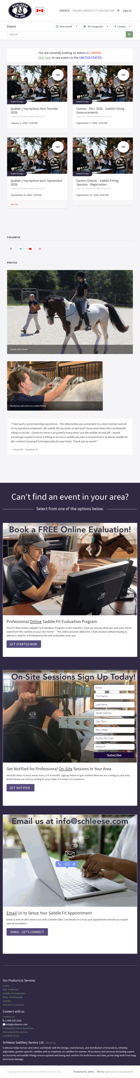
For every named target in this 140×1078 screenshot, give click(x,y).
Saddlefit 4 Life (11, 1035)
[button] (118, 10)
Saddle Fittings (17, 101)
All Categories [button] (95, 26)
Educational (9, 1032)
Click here (44, 57)
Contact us (8, 1016)
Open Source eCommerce (118, 1071)
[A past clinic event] (70, 311)
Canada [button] (121, 26)
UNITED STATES (90, 57)
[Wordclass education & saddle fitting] (55, 385)
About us (51, 1042)
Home (6, 985)
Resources (22, 1032)
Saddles (7, 1001)
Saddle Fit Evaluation (14, 993)
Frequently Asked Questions (18, 1028)
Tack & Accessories (13, 1004)
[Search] (129, 34)
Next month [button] (66, 26)
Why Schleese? (11, 989)
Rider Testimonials (13, 997)
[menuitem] (64, 10)
